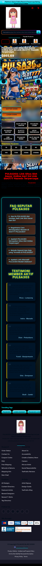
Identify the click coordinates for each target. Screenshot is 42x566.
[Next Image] (38, 81)
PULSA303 (32, 183)
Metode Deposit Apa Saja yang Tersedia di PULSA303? (21, 251)
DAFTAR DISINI (12, 109)
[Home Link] (13, 18)
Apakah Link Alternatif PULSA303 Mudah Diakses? (20, 261)
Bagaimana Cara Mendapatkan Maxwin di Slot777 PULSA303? (19, 230)
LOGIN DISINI (12, 114)
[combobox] (19, 32)
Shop (3, 9)
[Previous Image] (3, 81)
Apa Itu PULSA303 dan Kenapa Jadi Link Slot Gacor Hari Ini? (21, 218)
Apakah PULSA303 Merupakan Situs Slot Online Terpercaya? (21, 241)
